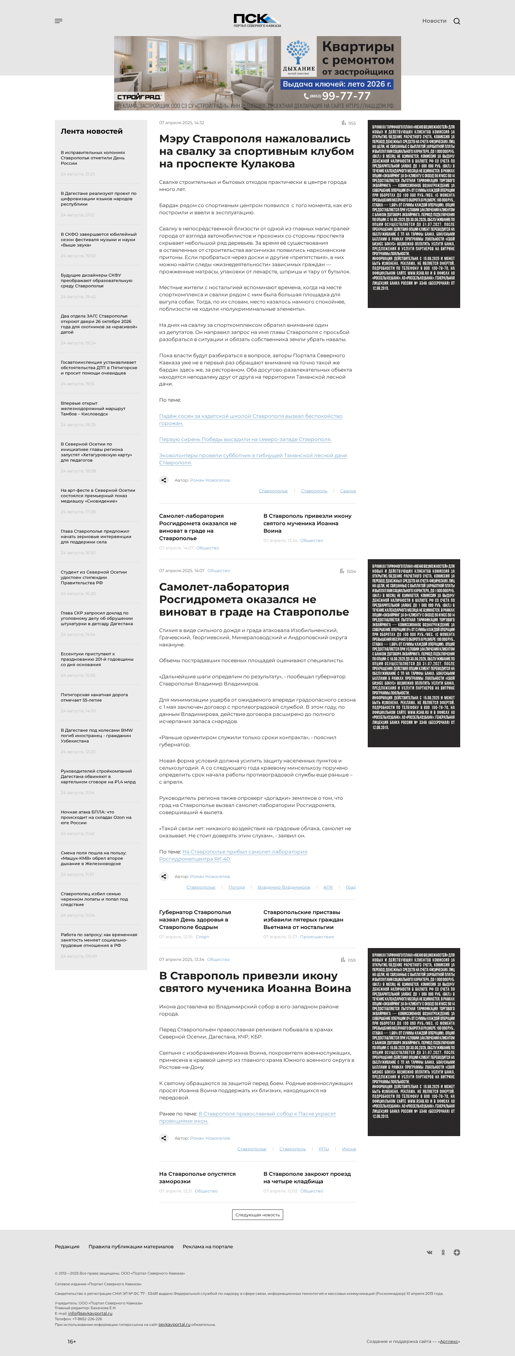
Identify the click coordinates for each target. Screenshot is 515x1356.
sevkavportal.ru (174, 1324)
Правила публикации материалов (131, 1246)
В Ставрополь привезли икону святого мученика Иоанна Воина (307, 523)
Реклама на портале (208, 1246)
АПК (328, 887)
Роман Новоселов (210, 480)
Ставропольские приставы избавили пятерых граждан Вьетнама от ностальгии (303, 919)
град (351, 887)
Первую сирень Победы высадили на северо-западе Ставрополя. (245, 439)
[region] (100, 553)
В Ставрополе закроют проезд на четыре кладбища (307, 1178)
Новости (434, 21)
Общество (207, 548)
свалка (348, 491)
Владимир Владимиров (284, 887)
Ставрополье (273, 491)
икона (349, 1149)
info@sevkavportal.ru (90, 1313)
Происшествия (317, 937)
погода (237, 887)
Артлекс (449, 1341)
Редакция (67, 1246)
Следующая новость (257, 1215)
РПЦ (324, 1149)
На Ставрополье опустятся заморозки (197, 1178)
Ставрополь (314, 491)
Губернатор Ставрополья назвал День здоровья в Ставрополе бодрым (195, 919)
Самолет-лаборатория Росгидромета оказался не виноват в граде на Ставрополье (198, 527)
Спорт (202, 937)
